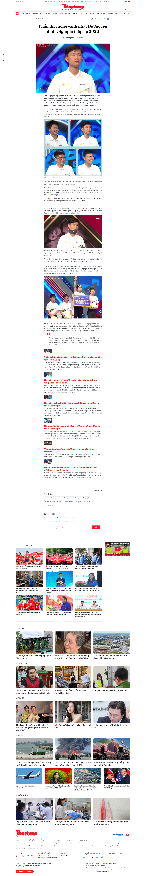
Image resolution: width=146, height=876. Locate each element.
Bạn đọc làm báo (25, 871)
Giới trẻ (61, 13)
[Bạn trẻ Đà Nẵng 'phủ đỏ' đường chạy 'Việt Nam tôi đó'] (29, 556)
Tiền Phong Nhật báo (63, 1)
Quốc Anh (47, 198)
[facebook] (126, 1)
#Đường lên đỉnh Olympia (71, 498)
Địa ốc (41, 13)
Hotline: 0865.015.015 (48, 1)
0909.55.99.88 (44, 855)
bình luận (104, 19)
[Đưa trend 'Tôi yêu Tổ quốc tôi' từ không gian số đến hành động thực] (59, 556)
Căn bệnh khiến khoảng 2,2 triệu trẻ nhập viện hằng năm (72, 823)
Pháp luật (67, 13)
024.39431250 (22, 859)
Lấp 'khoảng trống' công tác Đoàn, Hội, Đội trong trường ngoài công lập (88, 589)
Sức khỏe (47, 13)
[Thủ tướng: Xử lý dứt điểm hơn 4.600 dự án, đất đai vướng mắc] (111, 642)
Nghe (3, 45)
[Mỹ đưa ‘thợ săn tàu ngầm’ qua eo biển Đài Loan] (29, 776)
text (96, 19)
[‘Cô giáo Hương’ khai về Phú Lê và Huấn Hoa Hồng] (73, 677)
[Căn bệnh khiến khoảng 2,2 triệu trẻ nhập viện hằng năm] (73, 809)
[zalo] (98, 857)
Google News (107, 19)
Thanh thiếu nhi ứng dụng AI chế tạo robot (28, 613)
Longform (70, 840)
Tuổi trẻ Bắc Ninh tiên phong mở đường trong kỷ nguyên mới (86, 567)
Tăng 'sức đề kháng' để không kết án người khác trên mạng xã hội (58, 613)
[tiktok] (93, 858)
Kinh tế (28, 13)
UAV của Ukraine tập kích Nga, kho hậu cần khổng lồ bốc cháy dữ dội (73, 763)
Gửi (96, 527)
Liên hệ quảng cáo (44, 853)
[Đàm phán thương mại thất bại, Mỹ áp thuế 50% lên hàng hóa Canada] (34, 749)
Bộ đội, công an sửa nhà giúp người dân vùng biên (33, 656)
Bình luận (3, 60)
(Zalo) (50, 855)
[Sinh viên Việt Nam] (118, 835)
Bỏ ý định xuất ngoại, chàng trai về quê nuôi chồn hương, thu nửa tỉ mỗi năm (28, 590)
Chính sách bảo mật (115, 853)
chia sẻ (92, 19)
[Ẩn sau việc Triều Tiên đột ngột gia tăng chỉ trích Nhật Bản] (58, 776)
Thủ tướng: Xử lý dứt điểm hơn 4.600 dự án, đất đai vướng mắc (110, 656)
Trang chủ (17, 13)
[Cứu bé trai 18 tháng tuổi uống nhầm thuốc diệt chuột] (111, 809)
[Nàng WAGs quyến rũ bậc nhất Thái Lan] (73, 712)
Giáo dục (103, 13)
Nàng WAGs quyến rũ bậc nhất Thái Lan (73, 726)
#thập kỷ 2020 (50, 505)
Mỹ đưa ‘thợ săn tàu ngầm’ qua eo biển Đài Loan (27, 787)
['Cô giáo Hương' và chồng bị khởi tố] (111, 677)
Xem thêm (128, 13)
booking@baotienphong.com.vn (48, 857)
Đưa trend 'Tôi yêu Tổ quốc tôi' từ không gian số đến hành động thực (58, 567)
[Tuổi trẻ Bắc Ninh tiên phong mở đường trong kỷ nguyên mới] (88, 556)
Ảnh (42, 840)
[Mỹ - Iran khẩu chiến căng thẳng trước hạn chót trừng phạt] (111, 749)
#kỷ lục (78, 502)
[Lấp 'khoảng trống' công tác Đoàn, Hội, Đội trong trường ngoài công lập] (88, 579)
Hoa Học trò (89, 1)
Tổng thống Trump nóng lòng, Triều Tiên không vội (116, 787)
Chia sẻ (3, 50)
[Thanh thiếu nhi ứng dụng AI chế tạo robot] (29, 603)
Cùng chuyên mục (25, 545)
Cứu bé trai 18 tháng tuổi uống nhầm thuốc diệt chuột (110, 823)
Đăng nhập (47, 518)
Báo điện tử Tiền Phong (73, 7)
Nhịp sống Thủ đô (20, 848)
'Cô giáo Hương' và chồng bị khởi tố (110, 690)
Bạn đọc (94, 846)
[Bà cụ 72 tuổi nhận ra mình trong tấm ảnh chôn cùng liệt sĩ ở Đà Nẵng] (73, 642)
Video (123, 13)
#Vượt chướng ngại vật (53, 502)
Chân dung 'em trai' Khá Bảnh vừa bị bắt (110, 726)
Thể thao (74, 13)
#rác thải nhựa (68, 502)
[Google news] (103, 857)
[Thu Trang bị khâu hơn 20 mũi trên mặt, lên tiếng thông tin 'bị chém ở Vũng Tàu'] (34, 712)
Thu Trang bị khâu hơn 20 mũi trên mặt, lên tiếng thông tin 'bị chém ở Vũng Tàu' (32, 728)
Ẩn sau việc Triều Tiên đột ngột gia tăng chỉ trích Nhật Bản (57, 787)
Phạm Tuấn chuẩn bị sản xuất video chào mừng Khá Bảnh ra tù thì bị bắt (33, 691)
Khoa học (110, 13)
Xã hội (22, 13)
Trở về (3, 64)
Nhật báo (31, 840)
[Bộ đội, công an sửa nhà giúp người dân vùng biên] (34, 642)
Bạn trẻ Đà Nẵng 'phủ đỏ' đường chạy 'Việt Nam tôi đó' (29, 567)
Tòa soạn (98, 1)
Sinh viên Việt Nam (77, 1)
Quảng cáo (107, 1)
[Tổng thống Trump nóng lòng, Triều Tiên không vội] (117, 776)
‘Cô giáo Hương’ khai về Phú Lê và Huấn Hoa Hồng (70, 691)
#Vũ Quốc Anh (88, 502)
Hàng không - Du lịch (110, 846)
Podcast (57, 840)
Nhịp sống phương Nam (34, 848)
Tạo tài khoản (59, 518)
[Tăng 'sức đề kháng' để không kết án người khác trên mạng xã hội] (59, 603)
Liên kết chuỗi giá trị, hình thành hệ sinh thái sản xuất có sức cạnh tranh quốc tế (58, 590)
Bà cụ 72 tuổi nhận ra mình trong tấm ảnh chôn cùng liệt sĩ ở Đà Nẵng (72, 656)
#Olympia (86, 498)
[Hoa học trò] (128, 835)
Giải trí (97, 13)
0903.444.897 (67, 855)
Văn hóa (92, 13)
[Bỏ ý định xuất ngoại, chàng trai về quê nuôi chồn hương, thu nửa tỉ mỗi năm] (29, 579)
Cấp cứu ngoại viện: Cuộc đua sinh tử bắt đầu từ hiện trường (33, 823)
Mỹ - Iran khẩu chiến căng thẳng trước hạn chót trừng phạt (111, 763)
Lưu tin (3, 55)
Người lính (81, 13)
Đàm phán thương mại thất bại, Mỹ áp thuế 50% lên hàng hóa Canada (33, 763)
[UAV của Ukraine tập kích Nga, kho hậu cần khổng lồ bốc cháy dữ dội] (73, 749)
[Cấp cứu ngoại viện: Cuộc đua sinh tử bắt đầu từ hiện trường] (34, 809)
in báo (100, 19)
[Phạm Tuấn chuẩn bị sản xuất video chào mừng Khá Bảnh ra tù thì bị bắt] (34, 677)
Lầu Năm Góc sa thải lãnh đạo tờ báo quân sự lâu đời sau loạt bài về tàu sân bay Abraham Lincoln (87, 788)
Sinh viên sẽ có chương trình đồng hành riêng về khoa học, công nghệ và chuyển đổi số (88, 615)
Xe (87, 13)
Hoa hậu (117, 13)
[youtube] (129, 1)
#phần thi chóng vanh (52, 498)
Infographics (83, 840)
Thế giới (54, 13)
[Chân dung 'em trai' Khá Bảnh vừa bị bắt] (111, 712)
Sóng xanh (35, 13)
